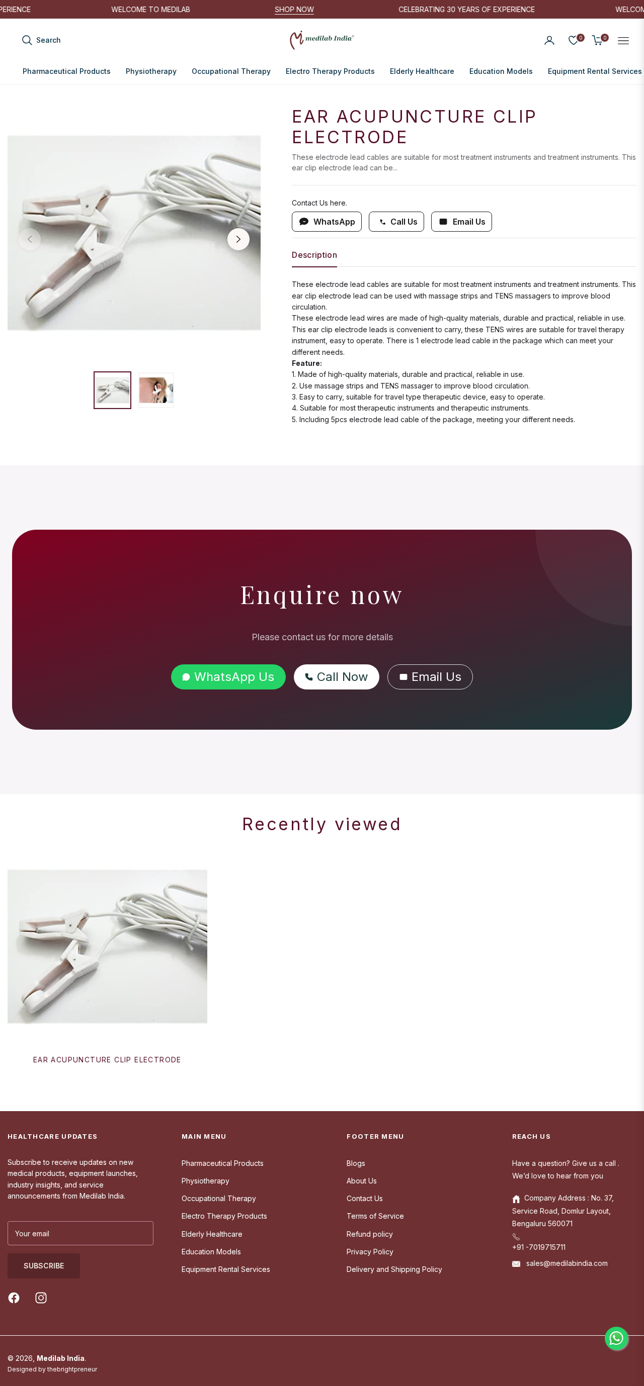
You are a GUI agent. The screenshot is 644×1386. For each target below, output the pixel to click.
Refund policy (370, 1234)
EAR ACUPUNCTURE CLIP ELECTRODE (107, 1059)
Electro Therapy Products (224, 1216)
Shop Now (315, 9)
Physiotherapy (205, 1180)
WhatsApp (334, 222)
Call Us (404, 222)
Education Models (211, 1251)
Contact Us (365, 1198)
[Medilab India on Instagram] (43, 1297)
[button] (41, 40)
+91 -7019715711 (539, 1247)
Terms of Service (375, 1216)
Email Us (469, 222)
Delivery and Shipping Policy (394, 1269)
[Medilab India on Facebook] (16, 1297)
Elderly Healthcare (212, 1234)
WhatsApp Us (234, 676)
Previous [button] (30, 239)
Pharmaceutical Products (223, 1163)
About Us (362, 1180)
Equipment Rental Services (226, 1269)
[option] (134, 233)
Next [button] (238, 239)
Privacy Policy (370, 1251)
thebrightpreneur (72, 1369)
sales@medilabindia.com (566, 1263)
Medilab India (61, 1358)
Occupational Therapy (219, 1198)
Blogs (356, 1163)
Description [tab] (314, 255)
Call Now (342, 676)
